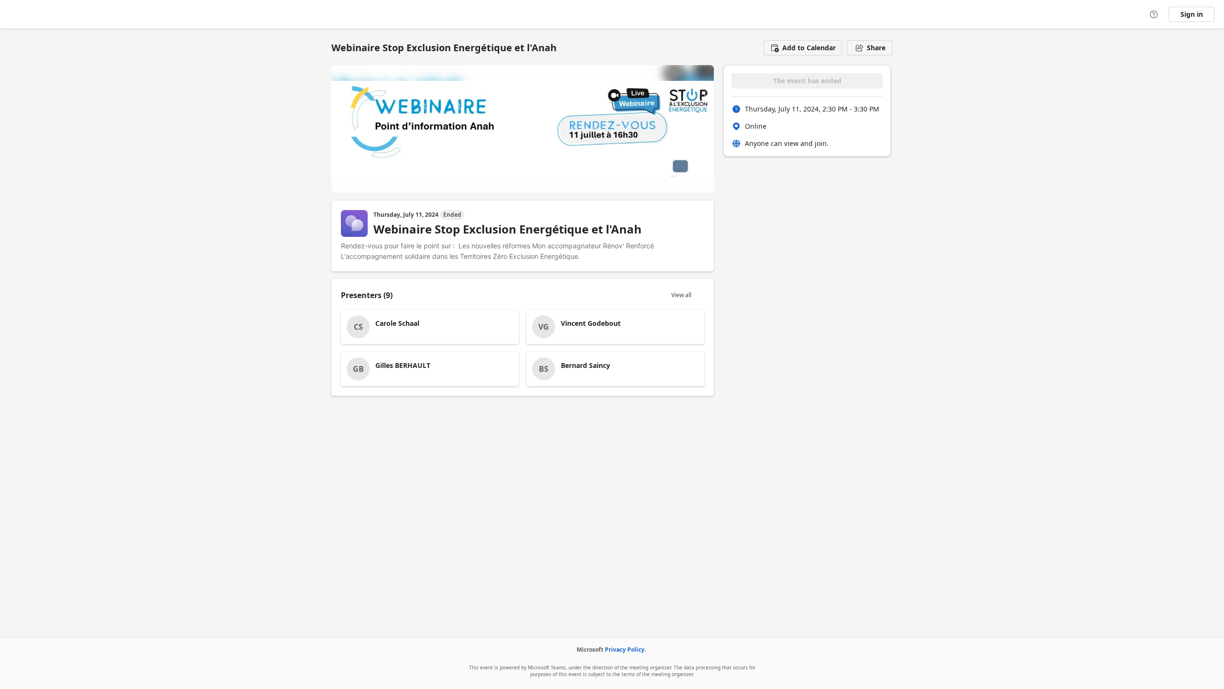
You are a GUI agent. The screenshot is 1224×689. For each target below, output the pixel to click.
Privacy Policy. (625, 649)
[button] (803, 48)
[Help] (1153, 14)
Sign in (1191, 14)
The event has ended (807, 80)
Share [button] (876, 47)
